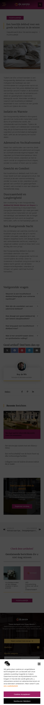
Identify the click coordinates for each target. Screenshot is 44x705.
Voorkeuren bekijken (22, 701)
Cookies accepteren (22, 694)
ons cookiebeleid (11, 686)
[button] (39, 664)
